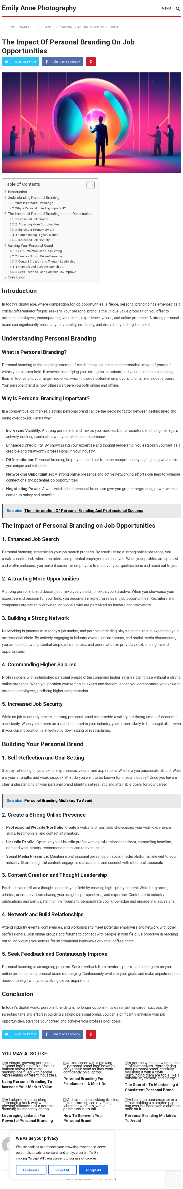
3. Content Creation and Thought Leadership (45, 261)
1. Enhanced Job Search (31, 219)
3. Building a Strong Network (34, 229)
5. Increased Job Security (32, 240)
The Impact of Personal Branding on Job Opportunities (50, 214)
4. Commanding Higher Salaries (36, 235)
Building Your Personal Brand (30, 246)
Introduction (17, 192)
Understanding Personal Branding (34, 198)
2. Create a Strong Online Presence (38, 256)
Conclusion (16, 277)
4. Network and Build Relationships (39, 266)
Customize (31, 1170)
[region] (62, 1155)
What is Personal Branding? (34, 203)
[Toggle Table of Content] (88, 185)
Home (11, 27)
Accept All (93, 1170)
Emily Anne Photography (39, 8)
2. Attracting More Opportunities (37, 224)
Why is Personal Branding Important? (40, 208)
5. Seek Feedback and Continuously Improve (45, 272)
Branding (26, 27)
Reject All (63, 1170)
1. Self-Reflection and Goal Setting (38, 251)
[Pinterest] (91, 61)
